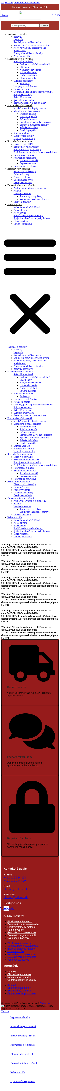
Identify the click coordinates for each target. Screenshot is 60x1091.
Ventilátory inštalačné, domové (35, 199)
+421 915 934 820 (15, 877)
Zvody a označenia (23, 182)
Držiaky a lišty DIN (23, 144)
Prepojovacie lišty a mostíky (27, 149)
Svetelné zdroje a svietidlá (20, 58)
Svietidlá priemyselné (24, 100)
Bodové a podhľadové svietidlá (35, 64)
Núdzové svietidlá (28, 75)
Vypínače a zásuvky (17, 34)
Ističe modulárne (28, 113)
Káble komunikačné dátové (27, 207)
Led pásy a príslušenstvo (25, 86)
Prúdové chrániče (28, 119)
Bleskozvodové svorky (25, 171)
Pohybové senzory (23, 94)
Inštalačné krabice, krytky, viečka (30, 108)
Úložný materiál (21, 221)
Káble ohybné (20, 210)
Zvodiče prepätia (28, 130)
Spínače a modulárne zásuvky (34, 124)
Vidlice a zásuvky (22, 201)
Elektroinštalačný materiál (19, 105)
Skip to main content (30, 2)
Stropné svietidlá (28, 78)
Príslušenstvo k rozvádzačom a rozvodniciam (35, 152)
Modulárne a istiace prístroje (27, 111)
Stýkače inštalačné (29, 127)
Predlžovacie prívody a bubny (28, 215)
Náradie (17, 190)
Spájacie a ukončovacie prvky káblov (32, 218)
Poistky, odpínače (28, 116)
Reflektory (25, 83)
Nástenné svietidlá (28, 72)
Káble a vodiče (14, 204)
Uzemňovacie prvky (23, 179)
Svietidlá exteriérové (23, 80)
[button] (30, 285)
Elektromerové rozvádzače (26, 146)
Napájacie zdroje (22, 89)
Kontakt (11, 971)
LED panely (26, 67)
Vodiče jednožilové (23, 223)
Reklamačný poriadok (19, 977)
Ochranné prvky (21, 174)
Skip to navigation (10, 2)
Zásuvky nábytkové (23, 56)
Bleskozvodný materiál (18, 168)
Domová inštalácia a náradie (21, 185)
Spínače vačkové (22, 133)
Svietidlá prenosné (22, 97)
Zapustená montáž (28, 163)
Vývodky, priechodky (24, 138)
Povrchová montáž (29, 160)
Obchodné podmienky (19, 974)
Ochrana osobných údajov (21, 980)
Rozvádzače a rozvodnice (19, 141)
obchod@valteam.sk (16, 889)
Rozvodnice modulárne (25, 157)
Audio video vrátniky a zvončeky (30, 188)
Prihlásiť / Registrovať (24, 1081)
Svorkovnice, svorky (24, 135)
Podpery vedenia (22, 177)
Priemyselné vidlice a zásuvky (28, 53)
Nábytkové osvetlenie (30, 69)
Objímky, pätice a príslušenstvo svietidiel (33, 91)
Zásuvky (18, 36)
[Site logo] (30, 19)
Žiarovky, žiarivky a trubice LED (30, 102)
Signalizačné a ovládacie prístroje (36, 122)
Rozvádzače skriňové (24, 155)
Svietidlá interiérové (23, 61)
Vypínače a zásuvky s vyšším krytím (31, 45)
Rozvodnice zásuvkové (25, 166)
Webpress (45, 1003)
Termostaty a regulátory (31, 196)
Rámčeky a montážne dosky (27, 42)
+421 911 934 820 (15, 880)
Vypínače (18, 39)
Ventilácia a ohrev (22, 193)
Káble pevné (20, 212)
